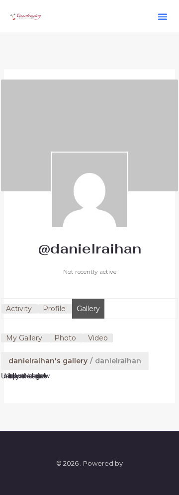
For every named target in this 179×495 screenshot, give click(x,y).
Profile (54, 308)
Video (98, 337)
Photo (65, 337)
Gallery (88, 308)
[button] (162, 16)
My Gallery (24, 337)
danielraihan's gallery (48, 360)
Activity (19, 308)
